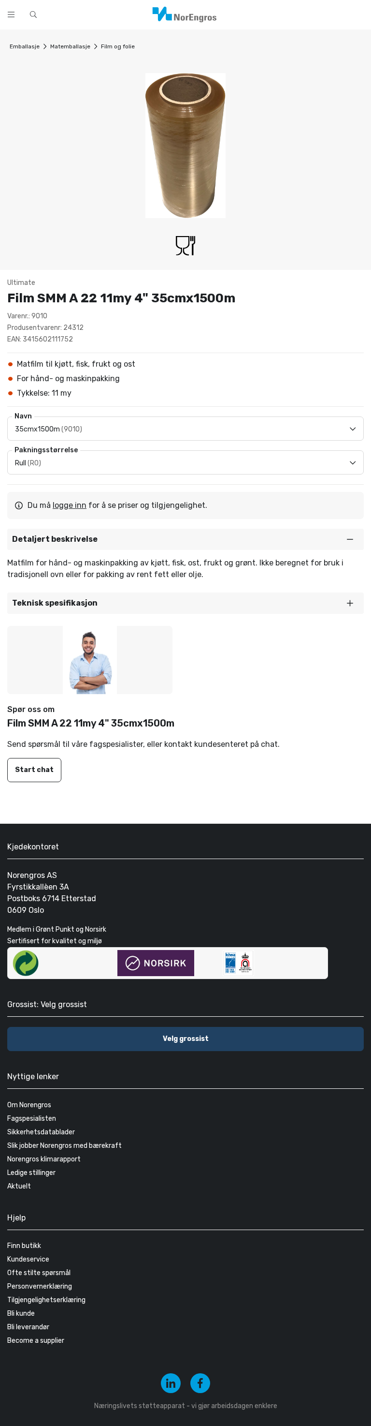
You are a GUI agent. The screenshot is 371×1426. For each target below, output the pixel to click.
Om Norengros (29, 1105)
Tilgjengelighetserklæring (46, 1300)
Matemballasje (70, 46)
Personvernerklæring (39, 1286)
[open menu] (11, 14)
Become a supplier (35, 1341)
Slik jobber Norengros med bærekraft (64, 1146)
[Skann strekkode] (277, 13)
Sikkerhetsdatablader (41, 1132)
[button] (185, 539)
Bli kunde (21, 1313)
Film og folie (118, 46)
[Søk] (252, 13)
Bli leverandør (28, 1327)
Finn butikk (24, 1246)
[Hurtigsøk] (33, 14)
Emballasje (25, 46)
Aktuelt (19, 1186)
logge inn (69, 505)
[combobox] (145, 13)
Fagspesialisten (31, 1118)
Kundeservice (28, 1259)
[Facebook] (200, 1383)
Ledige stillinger (31, 1173)
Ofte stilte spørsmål (39, 1273)
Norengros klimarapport (44, 1159)
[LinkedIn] (171, 1383)
